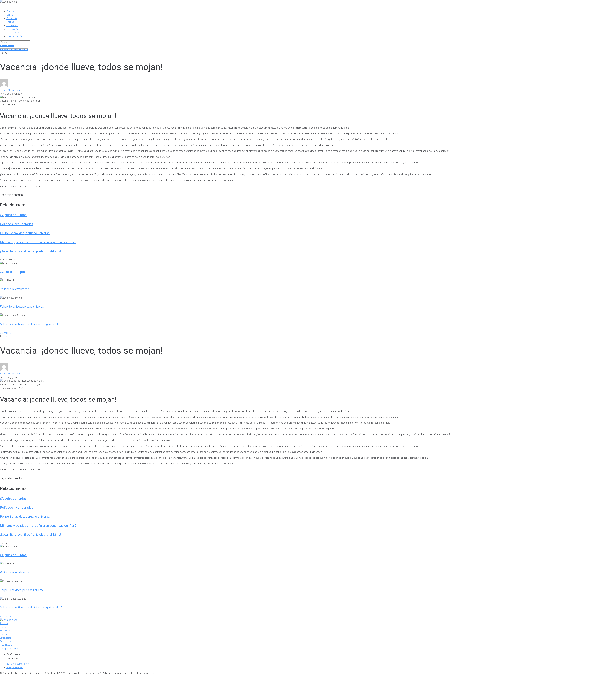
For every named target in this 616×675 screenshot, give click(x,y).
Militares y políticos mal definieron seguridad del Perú (38, 242)
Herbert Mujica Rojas (10, 90)
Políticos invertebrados (16, 224)
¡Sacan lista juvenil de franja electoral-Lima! (30, 251)
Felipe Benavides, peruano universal (25, 233)
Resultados (7, 46)
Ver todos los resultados (14, 50)
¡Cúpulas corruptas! (13, 215)
